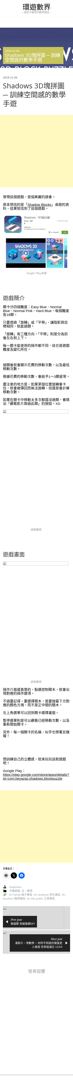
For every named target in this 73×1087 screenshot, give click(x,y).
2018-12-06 (12, 50)
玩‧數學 (27, 890)
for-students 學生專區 (47, 894)
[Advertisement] (36, 151)
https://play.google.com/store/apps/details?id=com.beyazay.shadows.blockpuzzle (36, 777)
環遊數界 (37, 7)
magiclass (15, 886)
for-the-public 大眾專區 (41, 898)
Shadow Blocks (39, 205)
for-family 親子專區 (20, 894)
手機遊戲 (14, 890)
